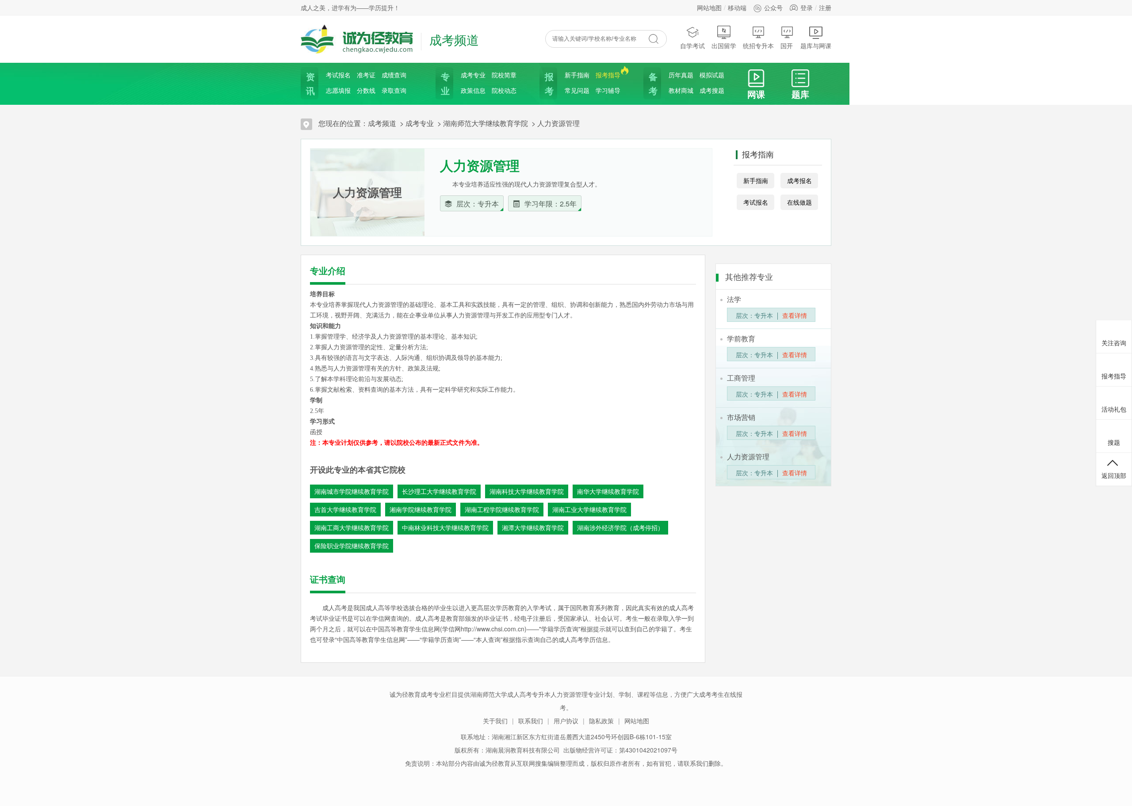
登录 (806, 7)
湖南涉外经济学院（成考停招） (620, 527)
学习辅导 (608, 90)
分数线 (366, 90)
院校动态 (504, 90)
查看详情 (794, 315)
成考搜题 (712, 90)
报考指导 (608, 74)
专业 (444, 83)
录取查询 (394, 90)
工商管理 (741, 378)
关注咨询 (1113, 342)
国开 (786, 45)
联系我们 (530, 720)
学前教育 (741, 338)
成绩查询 (394, 74)
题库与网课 (815, 45)
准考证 (366, 74)
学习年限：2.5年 (550, 204)
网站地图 (709, 7)
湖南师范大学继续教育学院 (485, 123)
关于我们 (495, 720)
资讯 (309, 83)
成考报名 (799, 180)
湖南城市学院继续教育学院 (351, 491)
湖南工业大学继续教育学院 (589, 509)
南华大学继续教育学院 (608, 491)
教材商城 (681, 90)
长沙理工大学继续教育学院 (439, 491)
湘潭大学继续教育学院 (533, 527)
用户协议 (566, 720)
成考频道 (382, 123)
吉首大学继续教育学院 (345, 509)
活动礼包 (1113, 408)
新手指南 (577, 74)
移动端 (737, 7)
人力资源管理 (558, 123)
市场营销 (741, 417)
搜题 (1114, 441)
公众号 (773, 7)
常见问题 (577, 90)
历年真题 (681, 74)
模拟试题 (712, 74)
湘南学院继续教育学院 (420, 509)
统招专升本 (758, 45)
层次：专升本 (477, 204)
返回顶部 (1113, 474)
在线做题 (799, 202)
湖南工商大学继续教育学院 (351, 527)
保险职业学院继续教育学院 (351, 545)
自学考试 (692, 45)
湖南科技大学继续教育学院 (527, 491)
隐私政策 (601, 720)
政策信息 (473, 90)
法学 (734, 299)
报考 (548, 83)
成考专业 (473, 74)
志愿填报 (338, 90)
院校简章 (504, 74)
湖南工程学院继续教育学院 (502, 509)
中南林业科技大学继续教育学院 (445, 527)
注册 (825, 7)
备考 (652, 83)
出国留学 (723, 45)
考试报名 (338, 74)
